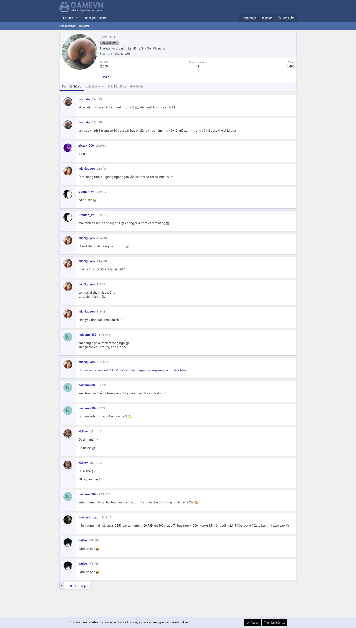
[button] (77, 18)
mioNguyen (86, 168)
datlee (82, 540)
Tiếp (83, 586)
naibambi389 (87, 334)
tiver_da (84, 99)
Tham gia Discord (95, 18)
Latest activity (67, 26)
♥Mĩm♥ (83, 431)
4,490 (290, 66)
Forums (68, 18)
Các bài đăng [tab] (117, 86)
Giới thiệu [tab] (136, 86)
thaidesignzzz (88, 517)
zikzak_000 (86, 145)
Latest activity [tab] (95, 86)
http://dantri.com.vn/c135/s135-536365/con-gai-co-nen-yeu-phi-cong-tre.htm (132, 370)
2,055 (104, 66)
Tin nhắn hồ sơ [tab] (71, 86)
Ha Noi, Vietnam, (153, 48)
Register (84, 26)
